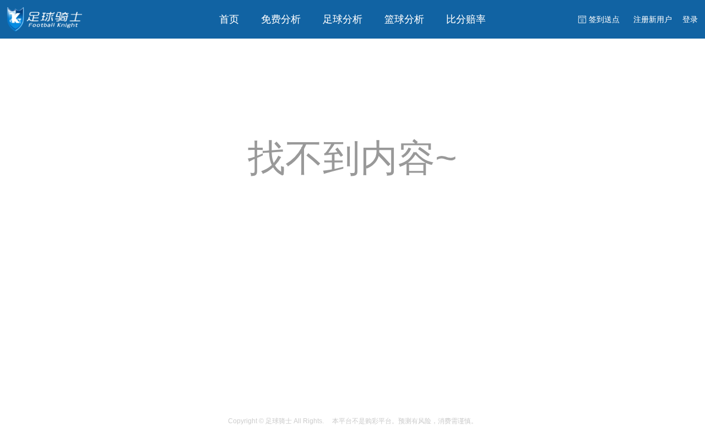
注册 (652, 19)
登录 (690, 19)
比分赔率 (466, 19)
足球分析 (342, 19)
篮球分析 (404, 19)
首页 (229, 19)
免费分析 (281, 19)
